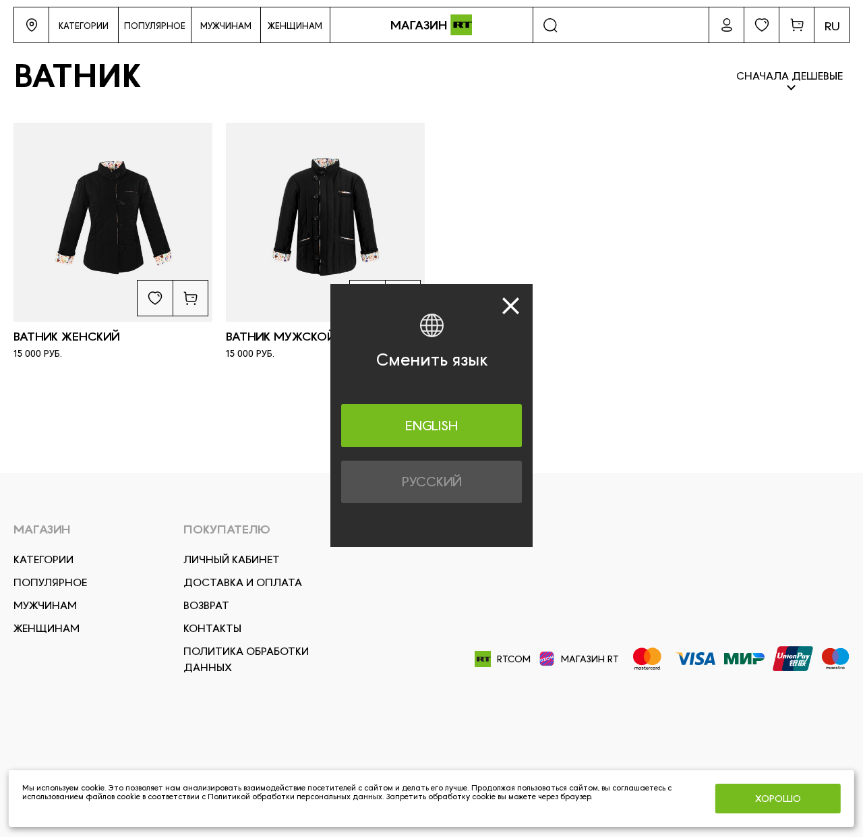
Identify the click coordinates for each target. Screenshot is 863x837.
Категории (43, 559)
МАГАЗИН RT (590, 659)
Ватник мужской (281, 336)
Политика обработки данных (246, 659)
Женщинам (46, 628)
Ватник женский (66, 336)
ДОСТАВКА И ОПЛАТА (242, 582)
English (431, 425)
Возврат (206, 605)
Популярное (50, 582)
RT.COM (514, 659)
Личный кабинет (231, 559)
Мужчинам (45, 605)
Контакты (212, 628)
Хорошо (778, 798)
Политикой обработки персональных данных (295, 796)
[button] (31, 24)
